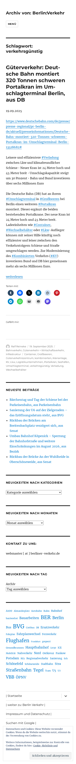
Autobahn (36, 610)
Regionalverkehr (37, 658)
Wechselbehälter (16, 369)
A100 (9, 610)
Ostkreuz (48, 653)
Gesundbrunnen (15, 647)
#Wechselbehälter (19, 230)
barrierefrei (12, 618)
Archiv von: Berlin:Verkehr (35, 13)
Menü (12, 23)
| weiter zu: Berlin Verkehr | (25, 705)
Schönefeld (14, 664)
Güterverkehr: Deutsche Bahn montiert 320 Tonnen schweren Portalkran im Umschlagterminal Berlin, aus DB (35, 83)
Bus (8, 627)
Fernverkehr (49, 634)
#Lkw (45, 230)
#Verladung (50, 157)
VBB (10, 677)
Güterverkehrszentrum (20, 358)
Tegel (38, 670)
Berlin (58, 617)
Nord (37, 653)
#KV (54, 256)
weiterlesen (14, 276)
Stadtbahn (47, 664)
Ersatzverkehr (50, 627)
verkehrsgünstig (40, 365)
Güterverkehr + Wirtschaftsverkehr (43, 350)
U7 (59, 670)
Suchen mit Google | (21, 723)
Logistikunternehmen (29, 361)
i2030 (53, 648)
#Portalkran (47, 204)
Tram (48, 670)
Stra (58, 664)
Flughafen (17, 641)
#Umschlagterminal (20, 199)
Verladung (57, 365)
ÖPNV (21, 677)
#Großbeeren (49, 199)
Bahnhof (56, 610)
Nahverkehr (24, 653)
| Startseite (14, 696)
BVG (18, 626)
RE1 (23, 658)
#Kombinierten (23, 256)
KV (7, 361)
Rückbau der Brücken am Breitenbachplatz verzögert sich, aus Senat (36, 426)
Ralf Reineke (18, 346)
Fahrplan (10, 634)
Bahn (46, 610)
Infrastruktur (13, 354)
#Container (42, 225)
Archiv (10, 584)
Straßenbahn (19, 670)
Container (30, 354)
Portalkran (50, 361)
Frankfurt (35, 641)
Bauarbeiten (29, 618)
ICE (60, 647)
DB (37, 627)
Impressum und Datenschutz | (28, 714)
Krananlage (60, 358)
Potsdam (12, 658)
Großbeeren (44, 354)
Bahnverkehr (14, 350)
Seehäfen (63, 361)
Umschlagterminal (17, 365)
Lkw (12, 361)
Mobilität (11, 653)
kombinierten (43, 358)
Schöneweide (32, 664)
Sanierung (56, 658)
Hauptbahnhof (37, 647)
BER (46, 617)
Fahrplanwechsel (28, 634)
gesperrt (46, 641)
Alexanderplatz (22, 611)
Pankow (60, 653)
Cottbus (30, 627)
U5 (54, 670)
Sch (66, 658)
